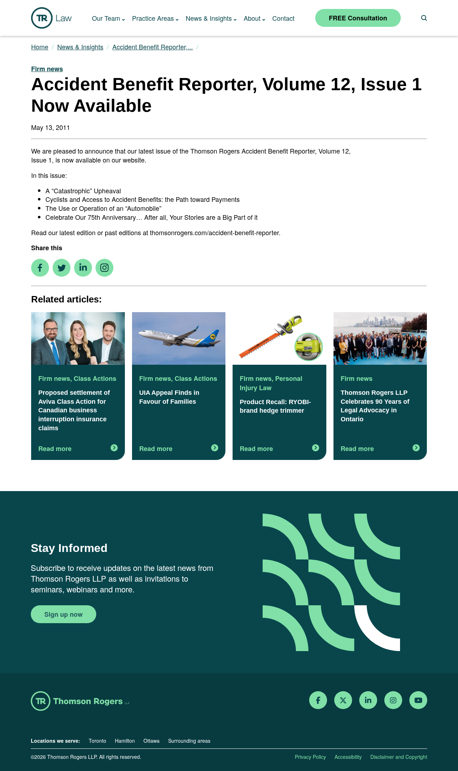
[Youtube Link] (418, 700)
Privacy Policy (310, 756)
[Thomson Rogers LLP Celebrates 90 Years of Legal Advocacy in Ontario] (380, 339)
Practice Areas (153, 18)
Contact (283, 18)
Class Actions (95, 378)
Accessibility (348, 756)
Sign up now (63, 614)
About (252, 18)
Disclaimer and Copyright (398, 756)
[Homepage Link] (80, 701)
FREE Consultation (358, 18)
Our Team (106, 18)
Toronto (97, 740)
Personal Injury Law (271, 383)
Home (39, 46)
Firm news (47, 68)
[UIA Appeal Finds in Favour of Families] (179, 339)
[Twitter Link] (343, 700)
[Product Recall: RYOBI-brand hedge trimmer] (279, 339)
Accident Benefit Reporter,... (152, 46)
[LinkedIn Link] (368, 700)
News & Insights (209, 18)
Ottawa (151, 740)
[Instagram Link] (393, 700)
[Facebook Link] (318, 700)
